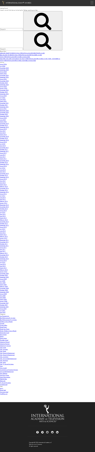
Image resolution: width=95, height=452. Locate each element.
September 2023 (4, 84)
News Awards (3, 368)
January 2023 (3, 88)
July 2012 (2, 229)
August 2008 (3, 294)
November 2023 (4, 81)
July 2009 (2, 281)
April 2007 (3, 312)
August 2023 (3, 86)
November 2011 (4, 242)
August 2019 (3, 129)
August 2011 (3, 247)
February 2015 (4, 186)
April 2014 (3, 199)
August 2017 (3, 153)
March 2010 (3, 268)
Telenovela (2, 381)
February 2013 (4, 220)
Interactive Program (5, 344)
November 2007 (4, 303)
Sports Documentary (5, 377)
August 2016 (3, 166)
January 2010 (3, 271)
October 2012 (4, 223)
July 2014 (2, 196)
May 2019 (2, 131)
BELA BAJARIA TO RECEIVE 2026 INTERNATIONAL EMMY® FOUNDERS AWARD (21, 55)
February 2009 (4, 286)
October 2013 (4, 208)
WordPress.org (3, 394)
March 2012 (3, 234)
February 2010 (4, 270)
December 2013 (4, 205)
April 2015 (3, 183)
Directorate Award (4, 333)
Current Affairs (3, 325)
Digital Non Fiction (4, 329)
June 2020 (3, 120)
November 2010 (4, 255)
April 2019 (3, 133)
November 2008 (4, 288)
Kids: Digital (3, 351)
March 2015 (3, 184)
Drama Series (3, 338)
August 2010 (3, 260)
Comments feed (4, 392)
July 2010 (2, 262)
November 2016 (4, 160)
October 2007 (4, 305)
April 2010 (3, 266)
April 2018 (3, 146)
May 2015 (2, 181)
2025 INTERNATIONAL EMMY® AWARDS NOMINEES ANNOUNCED (18, 60)
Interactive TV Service (5, 345)
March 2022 (3, 101)
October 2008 (4, 290)
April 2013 (3, 216)
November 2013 (4, 207)
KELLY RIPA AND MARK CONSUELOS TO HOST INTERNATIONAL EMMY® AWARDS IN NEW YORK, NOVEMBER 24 (30, 58)
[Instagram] (47, 432)
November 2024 (4, 75)
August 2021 (3, 108)
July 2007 (2, 310)
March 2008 (3, 299)
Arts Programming (4, 316)
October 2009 (4, 275)
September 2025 (4, 70)
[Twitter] (42, 432)
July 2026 (2, 66)
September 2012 (4, 225)
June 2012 (3, 231)
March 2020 (3, 121)
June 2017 (3, 155)
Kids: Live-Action (4, 357)
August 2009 (3, 279)
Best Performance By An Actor (7, 318)
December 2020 (4, 110)
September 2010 (4, 258)
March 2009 (3, 284)
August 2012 (3, 227)
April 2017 (3, 157)
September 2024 (4, 77)
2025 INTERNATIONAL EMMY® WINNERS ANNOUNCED (15, 57)
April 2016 (3, 171)
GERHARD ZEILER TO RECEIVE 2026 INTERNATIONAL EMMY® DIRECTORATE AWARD (22, 53)
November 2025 (4, 68)
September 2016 (4, 164)
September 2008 (4, 292)
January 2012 (3, 238)
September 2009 (4, 277)
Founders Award (4, 340)
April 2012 (3, 233)
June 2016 (3, 170)
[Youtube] (52, 432)
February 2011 (4, 253)
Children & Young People (6, 321)
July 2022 (2, 97)
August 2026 (3, 64)
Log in (1, 388)
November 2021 (4, 103)
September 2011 (4, 245)
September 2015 (4, 177)
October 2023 (4, 83)
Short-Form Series (4, 375)
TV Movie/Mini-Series (5, 382)
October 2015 (4, 175)
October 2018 (4, 138)
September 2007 (4, 307)
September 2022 (4, 94)
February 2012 (4, 236)
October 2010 (4, 257)
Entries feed (3, 390)
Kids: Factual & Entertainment (7, 353)
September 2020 (4, 116)
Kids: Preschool (4, 360)
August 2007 (3, 308)
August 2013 (3, 210)
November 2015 (4, 173)
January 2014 (3, 203)
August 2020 (3, 118)
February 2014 (4, 201)
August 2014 (3, 194)
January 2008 (3, 301)
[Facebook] (37, 432)
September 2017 (4, 151)
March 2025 (3, 73)
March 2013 (3, 218)
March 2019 (3, 134)
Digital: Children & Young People (8, 331)
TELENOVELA (3, 379)
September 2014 (4, 192)
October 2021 (4, 105)
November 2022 (4, 90)
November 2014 (4, 188)
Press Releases (3, 373)
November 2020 (4, 112)
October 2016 (4, 162)
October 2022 (4, 92)
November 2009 (4, 273)
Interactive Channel (5, 342)
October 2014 (4, 190)
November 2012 (4, 221)
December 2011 (4, 240)
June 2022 (3, 99)
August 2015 (3, 179)
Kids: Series (3, 362)
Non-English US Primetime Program (9, 370)
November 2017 (4, 147)
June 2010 (3, 264)
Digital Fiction (3, 327)
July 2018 (2, 144)
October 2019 (4, 125)
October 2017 (4, 149)
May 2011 (2, 249)
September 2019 (4, 127)
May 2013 (2, 214)
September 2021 (4, 107)
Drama (1, 336)
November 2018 (4, 136)
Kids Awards (3, 347)
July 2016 (2, 168)
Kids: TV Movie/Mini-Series (7, 364)
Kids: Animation (4, 349)
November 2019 (4, 123)
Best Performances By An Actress (8, 320)
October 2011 (4, 244)
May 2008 (2, 295)
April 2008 (3, 297)
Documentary (3, 334)
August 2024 (3, 79)
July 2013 (2, 212)
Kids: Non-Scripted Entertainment (8, 358)
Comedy (2, 323)
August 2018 (3, 142)
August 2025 (3, 71)
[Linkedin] (57, 432)
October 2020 (4, 114)
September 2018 (4, 140)
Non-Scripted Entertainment (7, 371)
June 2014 (3, 197)
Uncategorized (3, 384)
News (1, 366)
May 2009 (2, 283)
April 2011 (3, 251)
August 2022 (3, 96)
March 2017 (3, 158)
